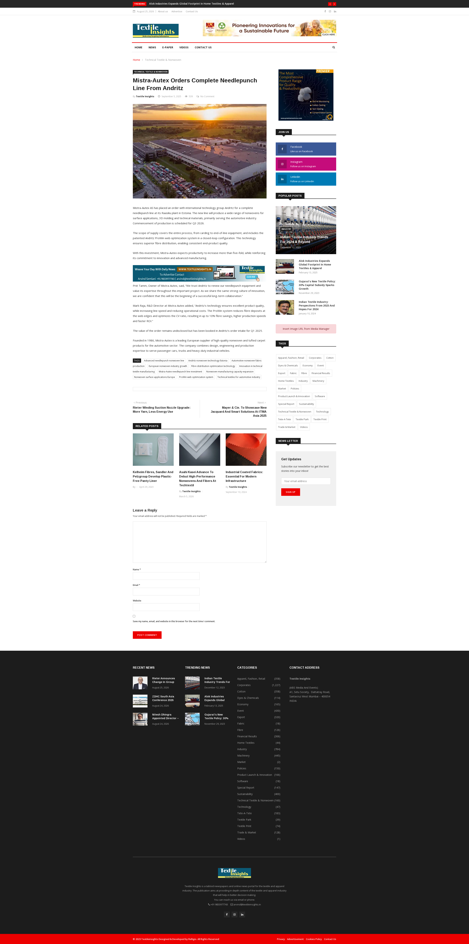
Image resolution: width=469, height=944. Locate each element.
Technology (322, 411)
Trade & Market (286, 427)
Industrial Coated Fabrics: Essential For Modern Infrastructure (244, 476)
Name (137, 569)
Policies (295, 388)
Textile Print (319, 419)
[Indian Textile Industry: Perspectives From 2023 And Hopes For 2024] (286, 308)
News (152, 47)
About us (163, 11)
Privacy (281, 939)
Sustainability (306, 404)
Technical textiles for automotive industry (238, 377)
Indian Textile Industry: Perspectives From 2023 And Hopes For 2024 (317, 305)
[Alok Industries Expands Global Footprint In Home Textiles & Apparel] (286, 267)
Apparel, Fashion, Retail (291, 357)
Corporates (315, 357)
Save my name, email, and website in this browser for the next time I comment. (174, 621)
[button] (330, 4)
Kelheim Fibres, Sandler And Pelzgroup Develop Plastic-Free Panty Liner (153, 476)
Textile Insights (145, 96)
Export (281, 373)
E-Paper (167, 47)
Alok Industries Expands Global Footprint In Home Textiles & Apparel (191, 3)
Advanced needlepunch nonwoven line (164, 360)
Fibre (304, 373)
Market (282, 388)
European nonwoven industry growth (168, 366)
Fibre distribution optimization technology (213, 366)
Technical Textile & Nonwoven (163, 60)
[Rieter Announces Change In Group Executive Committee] (141, 684)
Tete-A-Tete (284, 419)
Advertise (176, 11)
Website (137, 600)
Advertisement (295, 939)
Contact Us (192, 11)
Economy (308, 365)
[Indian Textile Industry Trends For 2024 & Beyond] (193, 684)
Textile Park (302, 419)
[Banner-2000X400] (199, 280)
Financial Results (321, 373)
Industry (286, 229)
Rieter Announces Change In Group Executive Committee (165, 682)
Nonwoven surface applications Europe (154, 377)
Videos (184, 47)
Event (320, 365)
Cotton (330, 357)
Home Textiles (286, 380)
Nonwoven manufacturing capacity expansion (230, 371)
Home (138, 47)
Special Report (286, 404)
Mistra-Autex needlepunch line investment (180, 371)
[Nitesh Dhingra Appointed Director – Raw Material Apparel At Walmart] (141, 720)
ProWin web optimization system (196, 377)
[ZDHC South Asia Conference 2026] (141, 702)
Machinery (318, 380)
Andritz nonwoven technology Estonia (207, 360)
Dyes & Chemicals (288, 365)
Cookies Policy (314, 939)
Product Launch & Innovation (294, 396)
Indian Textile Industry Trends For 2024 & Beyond (217, 682)
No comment (207, 96)
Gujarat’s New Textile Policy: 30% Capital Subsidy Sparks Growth (317, 285)
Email (136, 585)
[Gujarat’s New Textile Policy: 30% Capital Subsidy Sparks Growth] (286, 288)
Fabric (293, 373)
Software (320, 396)
